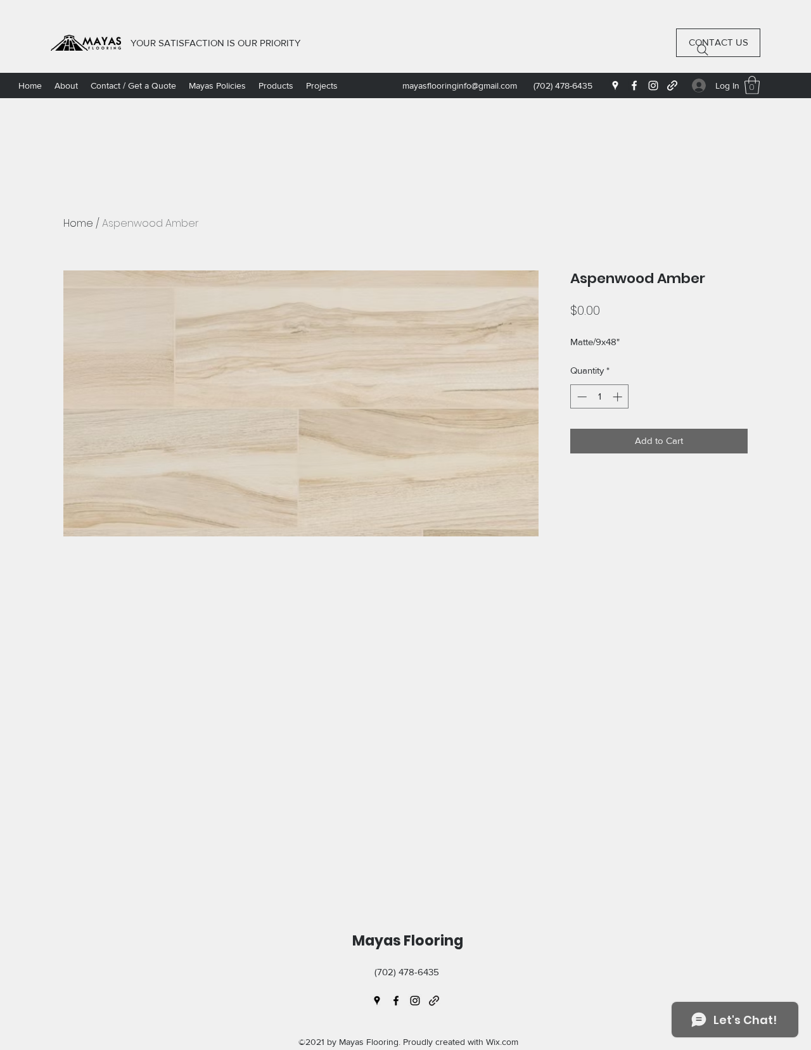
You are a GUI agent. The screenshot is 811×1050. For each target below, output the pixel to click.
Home (78, 223)
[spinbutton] (599, 396)
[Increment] (618, 396)
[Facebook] (634, 85)
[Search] (702, 50)
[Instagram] (653, 85)
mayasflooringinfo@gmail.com (459, 85)
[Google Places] (615, 85)
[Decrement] (580, 396)
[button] (752, 85)
